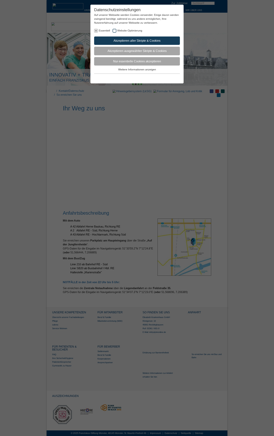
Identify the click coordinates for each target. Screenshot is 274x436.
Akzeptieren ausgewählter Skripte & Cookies (137, 50)
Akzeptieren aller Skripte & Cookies (137, 40)
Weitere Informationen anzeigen (137, 69)
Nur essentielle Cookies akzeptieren (137, 61)
